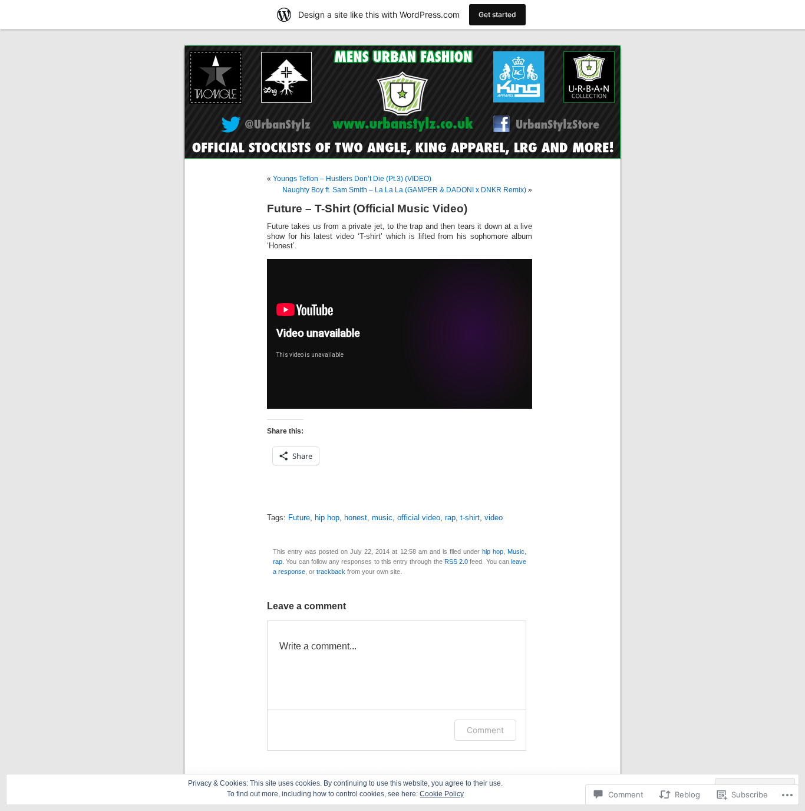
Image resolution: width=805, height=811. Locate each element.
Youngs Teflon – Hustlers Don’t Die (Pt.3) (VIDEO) (352, 179)
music (382, 518)
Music (515, 551)
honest (355, 518)
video (493, 518)
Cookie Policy (442, 794)
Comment (485, 730)
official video (418, 518)
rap (450, 518)
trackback (330, 571)
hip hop (327, 518)
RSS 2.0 (456, 561)
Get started (497, 14)
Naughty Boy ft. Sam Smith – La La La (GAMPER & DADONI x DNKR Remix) (404, 190)
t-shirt (470, 518)
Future (299, 518)
